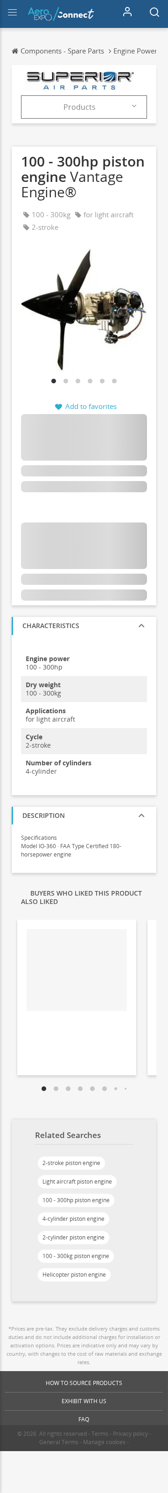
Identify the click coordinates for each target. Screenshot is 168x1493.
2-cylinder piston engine (73, 1237)
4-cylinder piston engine (73, 1219)
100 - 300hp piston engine (76, 1200)
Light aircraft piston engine (77, 1181)
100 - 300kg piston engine (75, 1256)
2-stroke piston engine (71, 1163)
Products (79, 107)
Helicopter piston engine (74, 1275)
